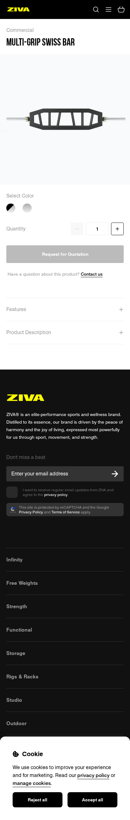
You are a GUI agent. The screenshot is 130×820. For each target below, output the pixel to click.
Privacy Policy (31, 512)
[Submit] (115, 474)
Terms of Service (65, 512)
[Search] (96, 9)
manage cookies (32, 783)
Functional (19, 630)
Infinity (14, 559)
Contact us (92, 274)
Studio (14, 700)
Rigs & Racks (22, 676)
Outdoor (16, 723)
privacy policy (55, 494)
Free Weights (22, 583)
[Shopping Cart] (121, 9)
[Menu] (108, 9)
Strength (16, 606)
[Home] (18, 9)
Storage (15, 653)
